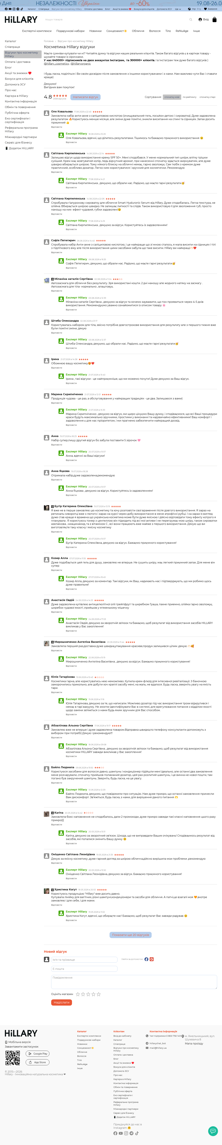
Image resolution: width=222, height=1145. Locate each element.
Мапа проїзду (194, 1043)
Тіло (168, 31)
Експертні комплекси (37, 31)
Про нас (11, 90)
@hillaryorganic (81, 63)
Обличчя (138, 31)
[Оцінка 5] (99, 994)
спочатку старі (207, 97)
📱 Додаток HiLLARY (19, 148)
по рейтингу (189, 97)
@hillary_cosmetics (56, 63)
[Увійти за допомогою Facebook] (146, 959)
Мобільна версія (19, 1042)
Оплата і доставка (93, 9)
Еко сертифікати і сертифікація (123, 1096)
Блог (107, 9)
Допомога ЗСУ (164, 9)
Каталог (32, 9)
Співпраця (44, 9)
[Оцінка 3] (88, 994)
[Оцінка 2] (83, 994)
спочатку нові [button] (172, 97)
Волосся (155, 31)
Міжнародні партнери (21, 137)
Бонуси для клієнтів (144, 9)
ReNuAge (182, 31)
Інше (196, 31)
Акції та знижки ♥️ (122, 9)
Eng (199, 9)
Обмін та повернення (20, 107)
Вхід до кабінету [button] (122, 1036)
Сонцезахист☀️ (116, 31)
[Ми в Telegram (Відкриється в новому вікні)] (18, 9)
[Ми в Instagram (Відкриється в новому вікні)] (14, 9)
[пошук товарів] (190, 19)
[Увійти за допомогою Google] (152, 959)
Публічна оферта (17, 112)
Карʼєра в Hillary (16, 95)
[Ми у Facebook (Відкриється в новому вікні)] (6, 9)
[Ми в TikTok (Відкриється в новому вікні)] (21, 9)
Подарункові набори (70, 31)
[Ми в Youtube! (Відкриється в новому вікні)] (10, 9)
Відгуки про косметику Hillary (67, 9)
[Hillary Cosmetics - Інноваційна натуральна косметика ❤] (21, 1033)
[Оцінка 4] (94, 994)
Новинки (95, 31)
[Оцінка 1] (78, 994)
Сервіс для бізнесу (18, 142)
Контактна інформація (21, 101)
